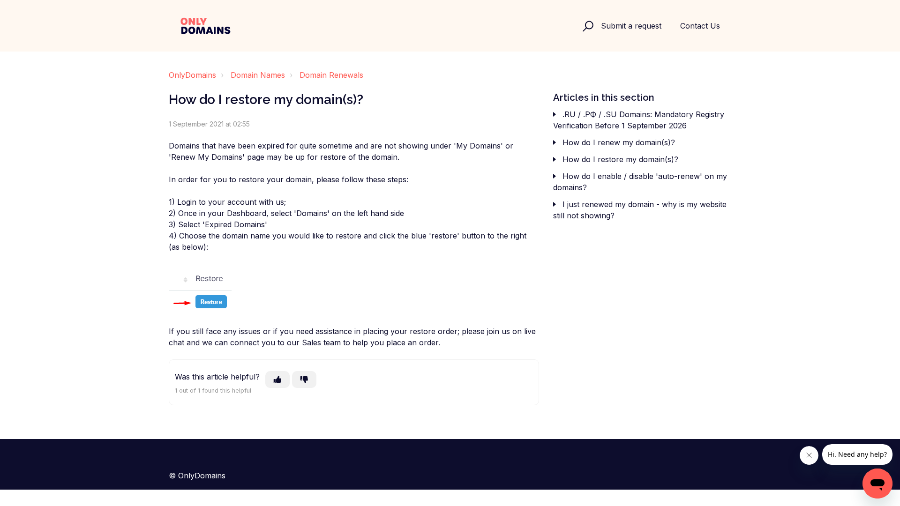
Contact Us (700, 25)
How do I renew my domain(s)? (618, 142)
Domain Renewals (331, 75)
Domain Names (258, 75)
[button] (586, 25)
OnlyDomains (192, 75)
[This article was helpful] (277, 379)
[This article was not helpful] (304, 379)
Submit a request (631, 25)
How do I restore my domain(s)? (620, 159)
